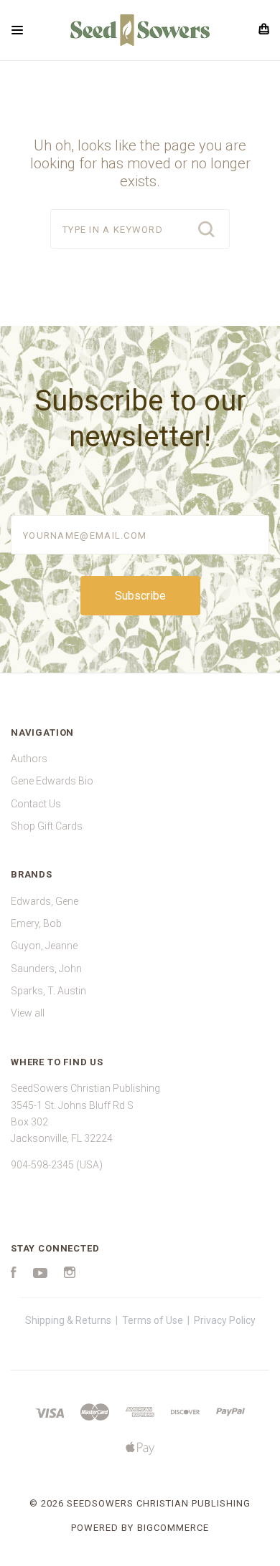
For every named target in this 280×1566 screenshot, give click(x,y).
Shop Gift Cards (47, 826)
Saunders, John (46, 968)
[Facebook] (14, 1274)
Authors (29, 758)
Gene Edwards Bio (52, 781)
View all (28, 1013)
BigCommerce (173, 1527)
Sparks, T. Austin (48, 990)
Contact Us (36, 804)
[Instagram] (69, 1274)
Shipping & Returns (68, 1320)
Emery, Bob (36, 923)
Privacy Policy (225, 1320)
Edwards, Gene (44, 901)
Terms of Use (152, 1320)
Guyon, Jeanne (44, 945)
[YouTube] (40, 1274)
